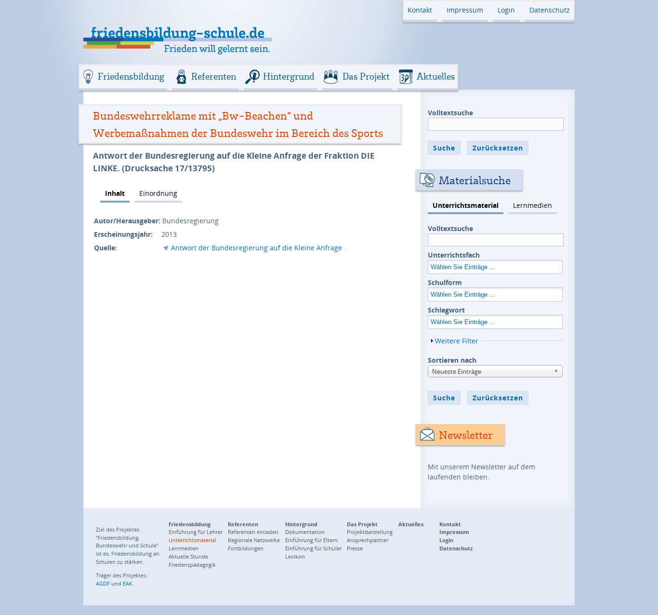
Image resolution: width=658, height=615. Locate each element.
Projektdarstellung (370, 531)
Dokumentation (305, 531)
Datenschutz (549, 9)
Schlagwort (446, 309)
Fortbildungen (245, 548)
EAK (127, 583)
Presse (355, 548)
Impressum (465, 9)
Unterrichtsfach (454, 255)
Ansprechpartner (367, 540)
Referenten (213, 76)
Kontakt (420, 9)
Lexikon (295, 556)
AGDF (103, 583)
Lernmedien (532, 205)
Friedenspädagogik (192, 564)
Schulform (445, 282)
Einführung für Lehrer (196, 531)
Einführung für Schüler (313, 548)
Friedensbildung (131, 76)
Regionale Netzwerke (254, 540)
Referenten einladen (253, 531)
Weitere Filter (456, 340)
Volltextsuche (450, 112)
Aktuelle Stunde (188, 556)
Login (506, 9)
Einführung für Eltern (311, 540)
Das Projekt (366, 76)
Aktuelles (436, 76)
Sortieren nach (452, 360)
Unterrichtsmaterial (466, 205)
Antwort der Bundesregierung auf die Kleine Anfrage (256, 247)
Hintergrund (289, 76)
